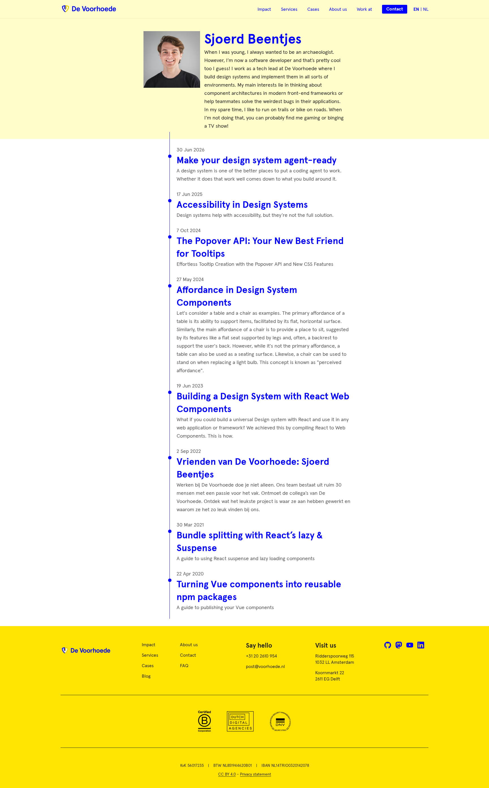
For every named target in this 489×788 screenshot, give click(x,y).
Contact (188, 655)
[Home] (86, 652)
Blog (146, 676)
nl (425, 9)
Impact (264, 9)
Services (289, 9)
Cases (313, 9)
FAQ (184, 665)
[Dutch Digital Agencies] (240, 721)
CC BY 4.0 (227, 774)
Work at (364, 9)
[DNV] (280, 721)
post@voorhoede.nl (265, 666)
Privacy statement (255, 774)
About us (338, 9)
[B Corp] (204, 721)
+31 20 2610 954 (261, 656)
